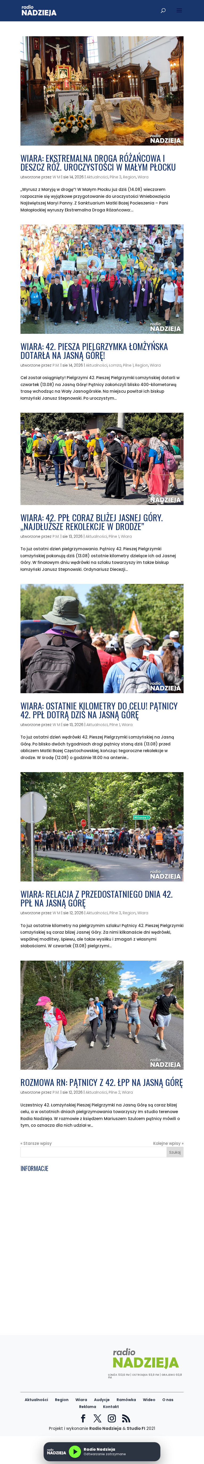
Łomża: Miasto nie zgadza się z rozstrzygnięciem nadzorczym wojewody (95, 1196)
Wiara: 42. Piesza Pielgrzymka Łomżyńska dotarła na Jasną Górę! (94, 351)
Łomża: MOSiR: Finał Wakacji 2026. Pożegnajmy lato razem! (81, 1190)
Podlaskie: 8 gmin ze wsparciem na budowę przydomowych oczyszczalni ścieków (95, 1211)
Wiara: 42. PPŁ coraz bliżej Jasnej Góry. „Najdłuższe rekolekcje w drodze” (91, 522)
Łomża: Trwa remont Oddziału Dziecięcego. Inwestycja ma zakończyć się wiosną (95, 1248)
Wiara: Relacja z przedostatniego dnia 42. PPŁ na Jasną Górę (96, 898)
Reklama (87, 1406)
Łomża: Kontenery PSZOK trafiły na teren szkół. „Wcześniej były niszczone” (95, 1287)
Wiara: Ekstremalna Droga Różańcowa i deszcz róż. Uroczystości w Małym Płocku (98, 162)
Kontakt (111, 1406)
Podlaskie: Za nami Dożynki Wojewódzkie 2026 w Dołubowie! (81, 1293)
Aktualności (97, 177)
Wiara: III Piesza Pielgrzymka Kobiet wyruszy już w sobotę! (79, 1183)
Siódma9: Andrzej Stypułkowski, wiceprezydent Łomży (75, 1233)
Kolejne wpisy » (168, 1143)
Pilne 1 (128, 365)
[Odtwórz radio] (75, 1452)
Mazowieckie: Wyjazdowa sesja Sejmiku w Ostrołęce (73, 1203)
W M (56, 177)
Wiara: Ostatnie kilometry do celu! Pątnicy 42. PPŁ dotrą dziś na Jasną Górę (99, 710)
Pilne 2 (114, 1092)
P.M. (56, 365)
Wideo (149, 1399)
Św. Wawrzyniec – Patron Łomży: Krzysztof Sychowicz (74, 1220)
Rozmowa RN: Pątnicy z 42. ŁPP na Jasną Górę (101, 1082)
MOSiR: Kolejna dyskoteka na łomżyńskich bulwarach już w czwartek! (90, 1226)
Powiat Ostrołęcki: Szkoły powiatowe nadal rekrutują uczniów (83, 1177)
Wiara (143, 177)
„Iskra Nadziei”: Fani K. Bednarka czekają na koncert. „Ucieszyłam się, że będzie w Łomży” (100, 1259)
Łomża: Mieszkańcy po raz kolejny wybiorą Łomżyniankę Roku (83, 1280)
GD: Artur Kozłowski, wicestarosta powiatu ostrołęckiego (78, 1239)
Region (129, 177)
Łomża (115, 365)
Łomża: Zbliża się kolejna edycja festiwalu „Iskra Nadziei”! (79, 1300)
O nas (167, 1399)
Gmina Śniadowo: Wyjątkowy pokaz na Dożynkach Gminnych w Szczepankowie (85, 1315)
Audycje (102, 1399)
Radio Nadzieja (105, 1428)
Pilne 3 (115, 177)
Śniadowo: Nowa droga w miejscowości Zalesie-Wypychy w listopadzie (93, 1306)
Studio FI (136, 1428)
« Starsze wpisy (36, 1143)
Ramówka (126, 1399)
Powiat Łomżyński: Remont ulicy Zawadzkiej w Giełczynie (78, 1274)
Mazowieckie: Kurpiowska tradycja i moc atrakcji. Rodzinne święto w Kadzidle (99, 1267)
